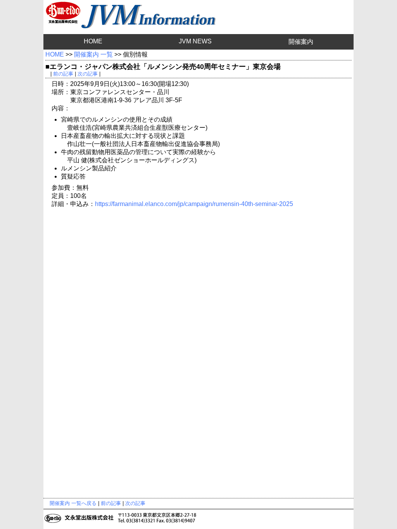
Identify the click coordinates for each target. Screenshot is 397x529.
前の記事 (63, 74)
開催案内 (300, 41)
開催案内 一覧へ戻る (73, 503)
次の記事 (88, 74)
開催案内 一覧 (93, 54)
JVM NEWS (195, 41)
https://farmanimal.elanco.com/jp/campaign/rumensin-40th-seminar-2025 (194, 204)
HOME (93, 41)
